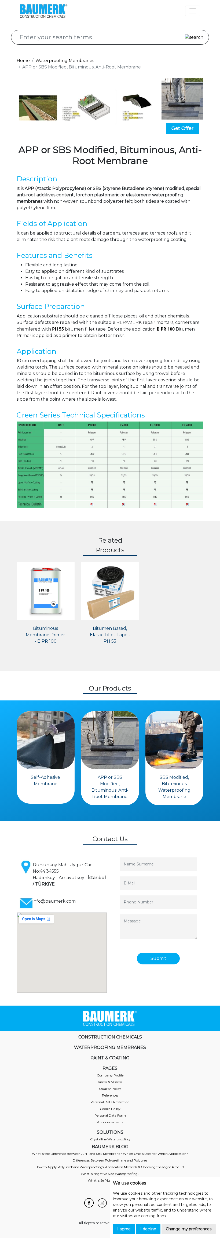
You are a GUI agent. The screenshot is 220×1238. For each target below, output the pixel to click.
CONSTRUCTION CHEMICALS (110, 1037)
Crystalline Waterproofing (110, 1139)
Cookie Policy (110, 1109)
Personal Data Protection (110, 1102)
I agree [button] (124, 1228)
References (110, 1095)
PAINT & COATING (110, 1057)
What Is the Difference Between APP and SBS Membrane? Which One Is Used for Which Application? (110, 1154)
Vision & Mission (110, 1082)
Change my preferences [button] (188, 1228)
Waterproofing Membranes (64, 60)
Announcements (110, 1122)
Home (23, 60)
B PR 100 (166, 329)
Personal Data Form (110, 1115)
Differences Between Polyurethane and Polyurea (110, 1160)
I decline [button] (148, 1228)
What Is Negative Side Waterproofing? (110, 1174)
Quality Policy (110, 1089)
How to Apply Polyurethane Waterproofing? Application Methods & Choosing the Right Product (110, 1167)
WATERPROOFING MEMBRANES (110, 1047)
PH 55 (58, 329)
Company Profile (110, 1075)
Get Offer (182, 128)
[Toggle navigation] (192, 11)
